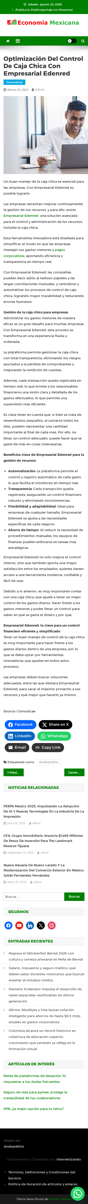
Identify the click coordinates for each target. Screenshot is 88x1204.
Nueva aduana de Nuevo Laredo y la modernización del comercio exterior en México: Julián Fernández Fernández (44, 870)
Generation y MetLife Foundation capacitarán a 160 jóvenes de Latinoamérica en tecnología (76, 772)
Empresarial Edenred (21, 216)
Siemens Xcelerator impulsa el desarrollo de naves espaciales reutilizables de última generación (45, 995)
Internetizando (69, 1159)
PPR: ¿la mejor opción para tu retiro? (34, 1109)
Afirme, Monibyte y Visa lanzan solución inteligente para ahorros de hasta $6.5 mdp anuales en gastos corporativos (44, 1016)
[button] (78, 1194)
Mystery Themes (60, 1199)
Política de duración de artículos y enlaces (42, 1184)
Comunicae (14, 82)
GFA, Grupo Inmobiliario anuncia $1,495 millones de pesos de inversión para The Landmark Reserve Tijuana (43, 841)
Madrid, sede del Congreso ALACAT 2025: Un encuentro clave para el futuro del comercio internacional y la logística (17, 772)
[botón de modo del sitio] (72, 41)
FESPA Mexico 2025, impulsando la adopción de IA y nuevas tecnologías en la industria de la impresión (44, 811)
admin (40, 89)
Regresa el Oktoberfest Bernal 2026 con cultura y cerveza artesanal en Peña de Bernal (46, 956)
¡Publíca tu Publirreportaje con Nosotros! (44, 9)
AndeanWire (48, 762)
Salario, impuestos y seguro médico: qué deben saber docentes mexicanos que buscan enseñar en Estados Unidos (46, 974)
